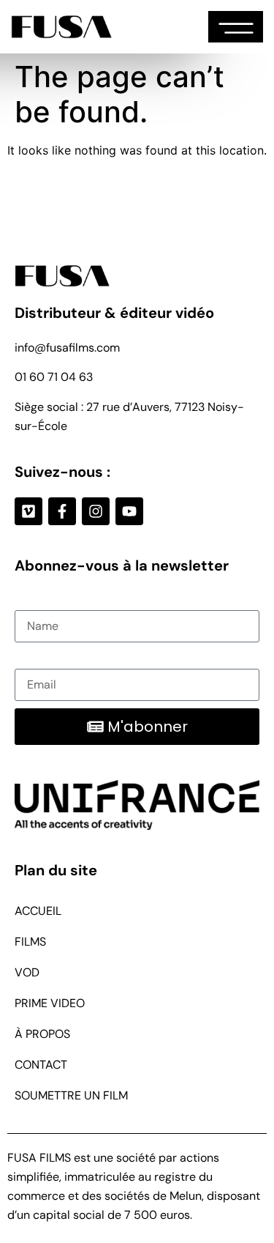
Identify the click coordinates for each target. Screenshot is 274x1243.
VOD (27, 972)
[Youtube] (129, 511)
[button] (235, 26)
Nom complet (51, 600)
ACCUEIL (38, 911)
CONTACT (41, 1064)
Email (29, 659)
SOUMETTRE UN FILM (71, 1095)
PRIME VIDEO (50, 1003)
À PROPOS (42, 1034)
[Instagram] (96, 511)
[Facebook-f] (62, 511)
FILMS (30, 941)
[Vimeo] (28, 511)
